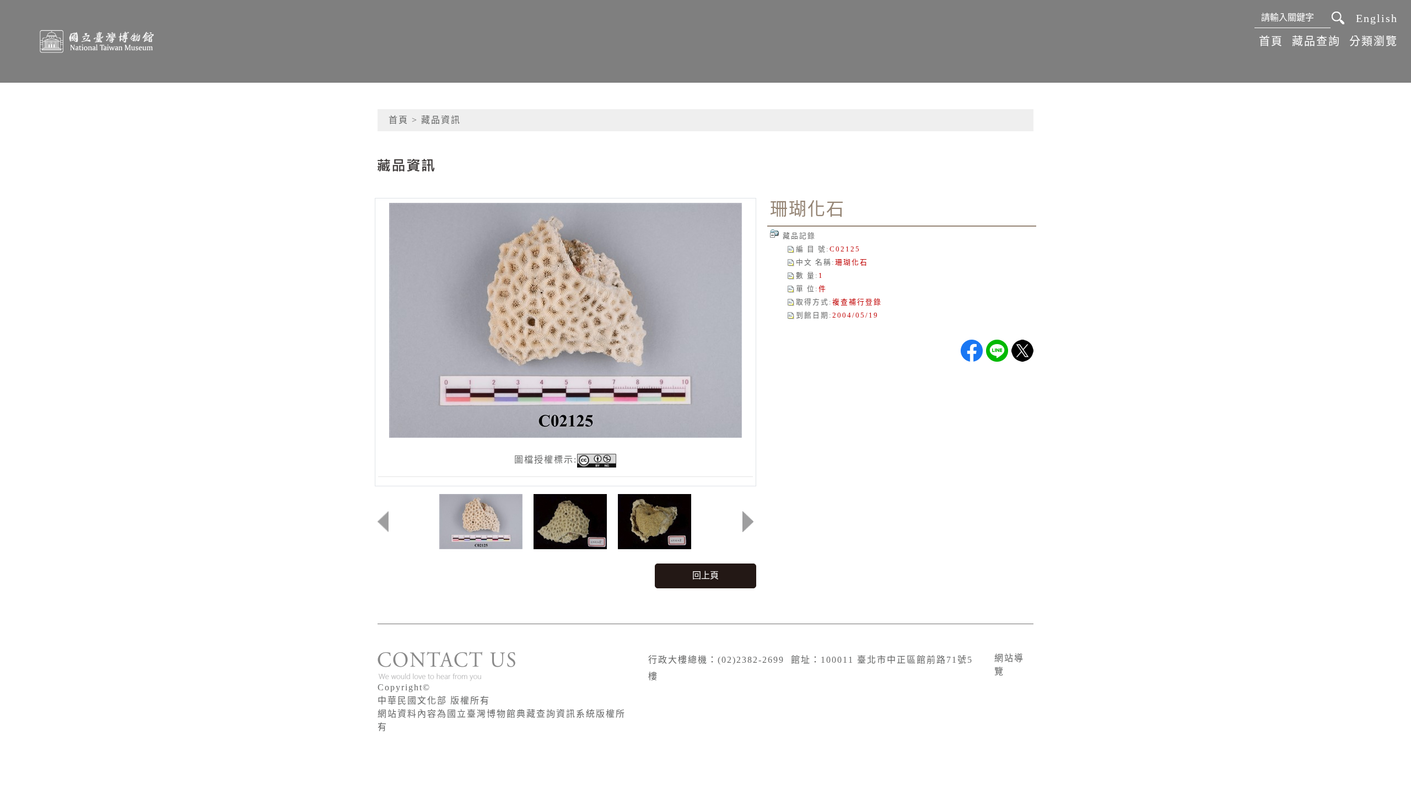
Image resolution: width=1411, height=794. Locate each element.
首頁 (1271, 41)
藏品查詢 (1316, 41)
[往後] (747, 522)
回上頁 (705, 575)
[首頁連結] (97, 41)
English (1377, 18)
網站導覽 (1009, 664)
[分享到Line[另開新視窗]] (997, 351)
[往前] (383, 522)
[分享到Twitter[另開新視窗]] (1022, 351)
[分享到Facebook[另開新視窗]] (972, 351)
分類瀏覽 (1373, 41)
